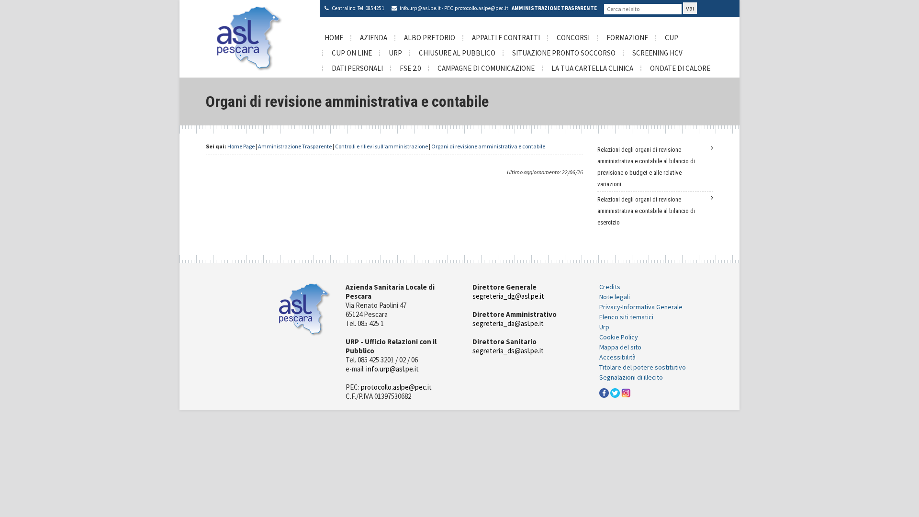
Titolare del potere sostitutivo (642, 367)
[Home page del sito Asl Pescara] (249, 38)
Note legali (614, 296)
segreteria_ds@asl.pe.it (508, 350)
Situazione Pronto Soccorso (564, 52)
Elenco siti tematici (626, 317)
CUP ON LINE (352, 52)
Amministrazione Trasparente (295, 146)
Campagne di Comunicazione (486, 68)
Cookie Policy (618, 337)
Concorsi (573, 37)
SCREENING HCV (657, 52)
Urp (604, 327)
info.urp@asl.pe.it (420, 8)
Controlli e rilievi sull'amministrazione (381, 146)
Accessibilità (617, 357)
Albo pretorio (429, 37)
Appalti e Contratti (506, 37)
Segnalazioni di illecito (631, 377)
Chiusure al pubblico (457, 52)
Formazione (627, 37)
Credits (609, 286)
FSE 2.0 (410, 68)
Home (334, 37)
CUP (671, 37)
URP (395, 52)
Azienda (373, 37)
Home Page (241, 146)
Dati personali (357, 68)
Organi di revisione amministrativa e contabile (488, 146)
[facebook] (604, 392)
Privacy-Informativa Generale (641, 307)
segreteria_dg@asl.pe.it (508, 296)
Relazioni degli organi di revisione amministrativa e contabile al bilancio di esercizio (646, 211)
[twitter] (615, 392)
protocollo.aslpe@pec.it (481, 8)
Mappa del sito (620, 347)
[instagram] (626, 392)
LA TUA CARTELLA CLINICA (592, 68)
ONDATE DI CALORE (680, 68)
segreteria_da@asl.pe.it (508, 323)
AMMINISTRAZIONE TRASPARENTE (554, 8)
